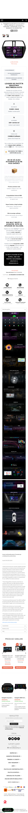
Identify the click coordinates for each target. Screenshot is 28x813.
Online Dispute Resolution (13, 779)
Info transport (13, 762)
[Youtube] (12, 738)
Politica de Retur (13, 772)
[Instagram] (18, 738)
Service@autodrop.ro (15, 748)
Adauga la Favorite (13, 278)
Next (25, 48)
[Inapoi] (1, 24)
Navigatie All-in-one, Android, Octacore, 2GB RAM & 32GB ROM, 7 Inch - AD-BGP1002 (7, 656)
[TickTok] (15, 738)
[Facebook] (9, 738)
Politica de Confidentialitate (13, 769)
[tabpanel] (14, 47)
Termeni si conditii (13, 759)
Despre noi (13, 753)
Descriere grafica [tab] (6, 309)
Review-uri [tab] (5, 628)
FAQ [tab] (3, 631)
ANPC (13, 766)
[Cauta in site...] (26, 20)
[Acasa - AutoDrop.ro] (14, 16)
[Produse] (2, 21)
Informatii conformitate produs (9, 622)
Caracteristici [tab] (5, 625)
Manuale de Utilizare (13, 775)
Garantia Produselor (13, 756)
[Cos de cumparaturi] (22, 20)
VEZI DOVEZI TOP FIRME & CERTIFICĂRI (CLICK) (13, 152)
